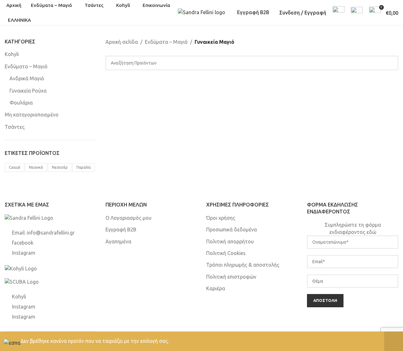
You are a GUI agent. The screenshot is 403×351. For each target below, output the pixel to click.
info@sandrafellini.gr (51, 232)
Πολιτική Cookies (226, 253)
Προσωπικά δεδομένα (231, 229)
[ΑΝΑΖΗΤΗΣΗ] (391, 63)
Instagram (23, 253)
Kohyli (12, 54)
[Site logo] (201, 12)
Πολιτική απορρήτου (230, 241)
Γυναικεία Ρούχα (28, 90)
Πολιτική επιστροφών (231, 277)
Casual (14, 167)
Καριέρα (215, 288)
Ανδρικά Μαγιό (26, 78)
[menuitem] (20, 20)
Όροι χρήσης (220, 218)
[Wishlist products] (357, 12)
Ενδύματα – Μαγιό (26, 66)
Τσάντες (15, 127)
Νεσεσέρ (60, 167)
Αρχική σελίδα (121, 42)
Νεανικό (36, 167)
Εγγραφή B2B (253, 12)
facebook (22, 243)
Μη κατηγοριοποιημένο (32, 114)
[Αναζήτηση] (338, 12)
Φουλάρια (21, 102)
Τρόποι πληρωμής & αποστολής (242, 265)
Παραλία (84, 167)
